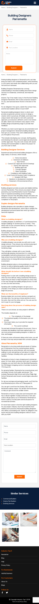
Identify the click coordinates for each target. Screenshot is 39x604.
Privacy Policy (5, 565)
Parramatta (23, 7)
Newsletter (4, 554)
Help (2, 562)
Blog (2, 558)
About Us (4, 581)
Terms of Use (15, 601)
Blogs (3, 585)
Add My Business (6, 573)
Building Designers (12, 7)
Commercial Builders (9, 499)
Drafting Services (8, 503)
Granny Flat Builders (9, 501)
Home (3, 7)
